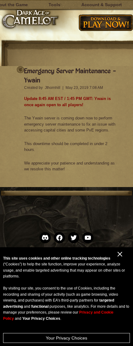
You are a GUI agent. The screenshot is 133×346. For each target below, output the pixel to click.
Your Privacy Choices (66, 338)
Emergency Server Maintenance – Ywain (70, 75)
